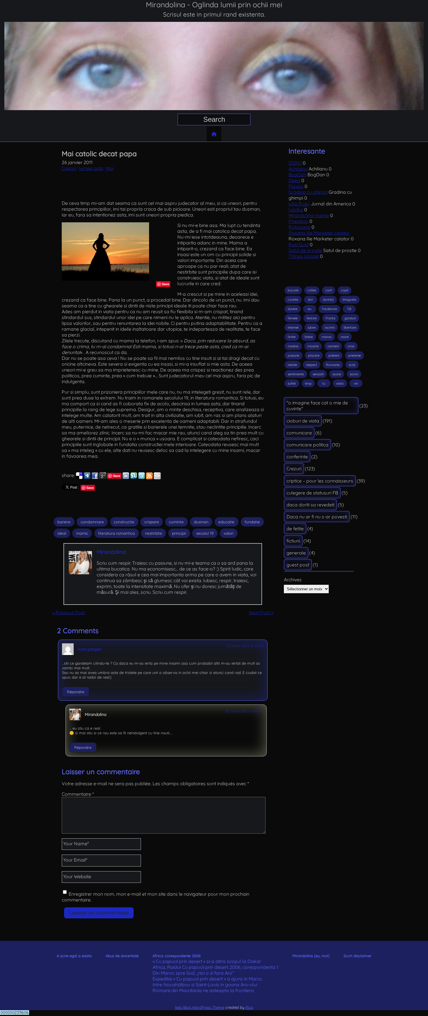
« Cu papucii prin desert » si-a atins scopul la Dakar (207, 961)
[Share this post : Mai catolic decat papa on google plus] (102, 477)
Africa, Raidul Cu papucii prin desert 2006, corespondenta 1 (215, 967)
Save (165, 284)
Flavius (296, 186)
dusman (201, 522)
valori (229, 533)
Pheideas (298, 221)
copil (344, 290)
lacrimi (330, 327)
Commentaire (78, 794)
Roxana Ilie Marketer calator (319, 233)
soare (337, 374)
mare (345, 337)
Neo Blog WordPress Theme (199, 1007)
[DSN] (295, 163)
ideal (61, 533)
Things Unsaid (304, 256)
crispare (151, 522)
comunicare (299, 433)
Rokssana (299, 227)
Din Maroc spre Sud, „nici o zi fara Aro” (193, 973)
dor (310, 299)
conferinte (297, 456)
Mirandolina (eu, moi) (311, 955)
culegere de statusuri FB (312, 493)
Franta (330, 318)
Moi (109, 168)
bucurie (293, 290)
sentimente (296, 374)
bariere (63, 522)
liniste (309, 337)
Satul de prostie (305, 250)
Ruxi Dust (299, 244)
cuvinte (293, 299)
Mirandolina (111, 551)
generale (296, 553)
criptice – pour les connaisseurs (319, 481)
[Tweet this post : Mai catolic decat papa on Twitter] (141, 477)
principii (179, 533)
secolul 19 (205, 533)
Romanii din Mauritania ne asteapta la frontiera (203, 990)
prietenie (354, 355)
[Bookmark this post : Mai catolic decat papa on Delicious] (79, 477)
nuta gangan (89, 649)
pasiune (293, 355)
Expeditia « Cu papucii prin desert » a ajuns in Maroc (207, 979)
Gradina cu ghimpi (308, 192)
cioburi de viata (302, 421)
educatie (226, 522)
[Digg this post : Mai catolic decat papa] (87, 477)
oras (351, 346)
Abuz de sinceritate (122, 955)
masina (293, 346)
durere (292, 309)
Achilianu (298, 169)
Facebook (329, 309)
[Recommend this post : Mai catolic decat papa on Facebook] (94, 477)
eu (309, 309)
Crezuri (69, 168)
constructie (124, 522)
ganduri (350, 318)
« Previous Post (68, 612)
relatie (292, 365)
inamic (82, 533)
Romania (333, 365)
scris (352, 365)
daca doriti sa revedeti (310, 505)
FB (349, 309)
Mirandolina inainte (309, 215)
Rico (249, 1007)
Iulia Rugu (299, 204)
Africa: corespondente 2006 (177, 955)
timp (308, 383)
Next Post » (261, 612)
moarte (313, 346)
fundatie (252, 522)
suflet (292, 383)
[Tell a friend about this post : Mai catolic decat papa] (157, 477)
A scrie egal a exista (74, 955)
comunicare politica (307, 445)
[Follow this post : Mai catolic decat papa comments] (149, 477)
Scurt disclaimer (358, 955)
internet (293, 327)
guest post (297, 565)
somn (354, 374)
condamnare (92, 522)
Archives (293, 579)
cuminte (176, 522)
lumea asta (91, 168)
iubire (312, 327)
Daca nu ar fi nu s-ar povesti (316, 517)
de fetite (295, 528)
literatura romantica (116, 533)
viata (340, 383)
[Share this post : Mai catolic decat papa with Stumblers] (133, 477)
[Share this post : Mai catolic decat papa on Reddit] (125, 477)
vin (356, 383)
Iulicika (296, 209)
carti (328, 290)
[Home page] (214, 134)
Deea (294, 180)
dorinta (328, 299)
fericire (311, 318)
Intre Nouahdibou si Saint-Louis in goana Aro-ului (205, 984)
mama (327, 337)
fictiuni (293, 541)
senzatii (318, 374)
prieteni (333, 355)
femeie (293, 318)
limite (292, 337)
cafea (311, 290)
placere (313, 355)
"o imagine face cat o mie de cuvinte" (317, 405)
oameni (333, 346)
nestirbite (153, 533)
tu (323, 383)
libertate (350, 327)
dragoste (349, 299)
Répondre (75, 691)
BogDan (297, 174)
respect (311, 365)
